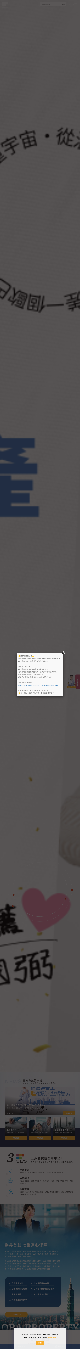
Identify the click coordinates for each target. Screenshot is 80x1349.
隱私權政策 (52, 1337)
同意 (40, 1343)
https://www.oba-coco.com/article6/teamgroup (38, 685)
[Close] (63, 653)
